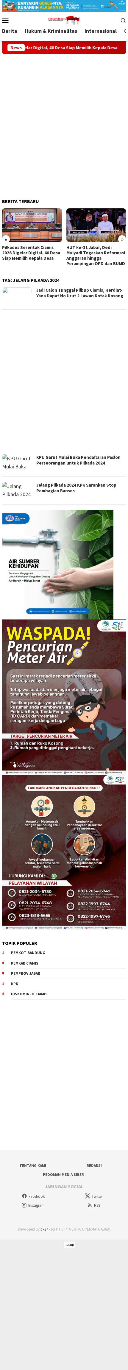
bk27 (44, 1229)
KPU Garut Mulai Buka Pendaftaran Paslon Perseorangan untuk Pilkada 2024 (78, 460)
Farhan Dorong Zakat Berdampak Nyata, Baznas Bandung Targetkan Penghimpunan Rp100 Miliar (94, 255)
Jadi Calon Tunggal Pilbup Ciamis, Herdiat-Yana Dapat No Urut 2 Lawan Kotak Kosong (79, 293)
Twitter (97, 1196)
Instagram (36, 1205)
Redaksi (94, 1165)
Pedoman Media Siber (63, 1174)
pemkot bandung (28, 952)
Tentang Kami (32, 1165)
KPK (14, 983)
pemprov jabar (25, 973)
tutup (69, 1244)
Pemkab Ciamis (24, 963)
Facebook (37, 1196)
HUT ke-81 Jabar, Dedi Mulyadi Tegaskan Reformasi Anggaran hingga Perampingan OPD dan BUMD (31, 255)
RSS (97, 1205)
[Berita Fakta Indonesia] (64, 19)
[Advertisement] (64, 124)
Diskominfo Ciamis (29, 994)
